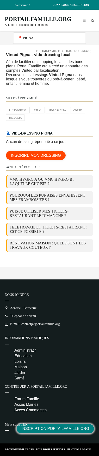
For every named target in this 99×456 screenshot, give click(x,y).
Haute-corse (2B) (78, 51)
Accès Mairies (26, 404)
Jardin (19, 372)
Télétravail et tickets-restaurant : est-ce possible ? (48, 229)
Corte (77, 110)
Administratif (25, 350)
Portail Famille (48, 51)
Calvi (37, 110)
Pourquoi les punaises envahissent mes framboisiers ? (47, 197)
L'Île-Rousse (17, 110)
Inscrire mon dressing (36, 155)
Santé (19, 378)
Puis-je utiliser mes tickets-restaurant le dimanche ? (39, 213)
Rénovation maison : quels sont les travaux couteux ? (48, 245)
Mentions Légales (79, 449)
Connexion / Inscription (71, 4)
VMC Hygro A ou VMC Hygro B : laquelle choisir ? (42, 181)
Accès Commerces (30, 410)
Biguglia (15, 117)
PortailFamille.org (38, 19)
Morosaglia (57, 110)
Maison (20, 367)
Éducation (23, 356)
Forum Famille (26, 399)
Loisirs (20, 361)
